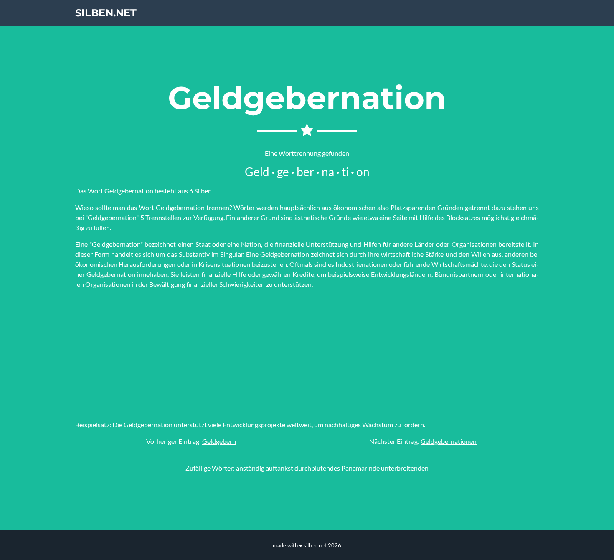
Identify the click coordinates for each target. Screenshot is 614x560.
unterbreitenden (405, 468)
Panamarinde (360, 468)
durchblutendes (317, 468)
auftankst (279, 468)
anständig (250, 468)
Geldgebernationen (449, 441)
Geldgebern (219, 441)
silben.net (106, 13)
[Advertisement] (307, 354)
